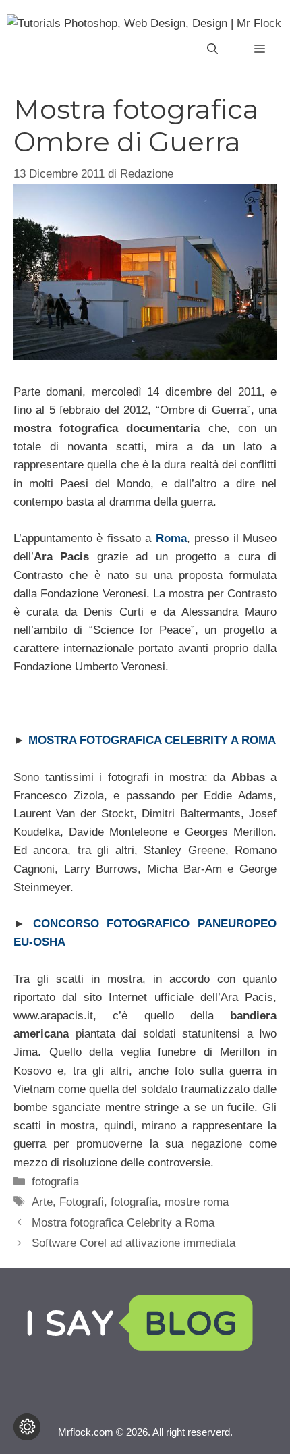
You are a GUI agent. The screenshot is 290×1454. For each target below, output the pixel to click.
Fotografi (81, 1201)
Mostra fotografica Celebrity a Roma (123, 1222)
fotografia (55, 1181)
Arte (42, 1201)
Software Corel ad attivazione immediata (133, 1243)
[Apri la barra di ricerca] (212, 49)
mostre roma (197, 1201)
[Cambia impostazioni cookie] (26, 1426)
